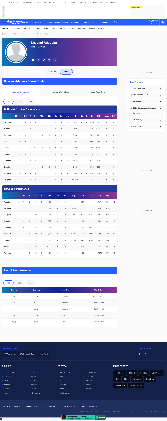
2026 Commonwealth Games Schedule (144, 110)
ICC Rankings (138, 120)
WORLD (11, 2)
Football (48, 22)
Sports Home (6, 34)
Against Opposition (21, 92)
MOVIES (29, 2)
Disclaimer (40, 406)
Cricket (38, 22)
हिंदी (24, 2)
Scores (17, 28)
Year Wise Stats (98, 92)
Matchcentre (65, 393)
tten (30, 102)
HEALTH (60, 2)
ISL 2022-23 (65, 372)
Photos (63, 28)
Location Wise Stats (59, 92)
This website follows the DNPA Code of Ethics (96, 411)
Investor (52, 406)
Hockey (143, 373)
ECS (19, 102)
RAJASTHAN (97, 2)
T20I (8, 102)
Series (26, 28)
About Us (17, 406)
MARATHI (113, 2)
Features (82, 28)
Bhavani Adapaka (35, 34)
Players (24, 34)
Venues (7, 393)
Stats (66, 72)
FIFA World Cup (139, 88)
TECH (67, 2)
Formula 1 (75, 22)
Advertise (6, 406)
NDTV (4, 2)
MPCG (106, 2)
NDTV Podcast (61, 22)
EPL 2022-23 (91, 372)
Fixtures (36, 28)
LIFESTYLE (52, 2)
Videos (72, 28)
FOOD (44, 2)
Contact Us (93, 406)
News (54, 28)
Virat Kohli (137, 101)
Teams (92, 28)
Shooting (150, 379)
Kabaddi (137, 379)
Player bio (52, 72)
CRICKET (37, 2)
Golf (94, 22)
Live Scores (9, 372)
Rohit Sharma (138, 126)
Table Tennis (136, 385)
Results (46, 28)
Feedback (28, 406)
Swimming (120, 385)
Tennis (86, 22)
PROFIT (18, 2)
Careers (82, 406)
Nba (126, 379)
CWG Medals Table (140, 95)
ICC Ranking (35, 393)
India (33, 46)
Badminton (104, 22)
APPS (89, 2)
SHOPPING (82, 2)
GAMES (73, 2)
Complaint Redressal (67, 406)
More (100, 28)
